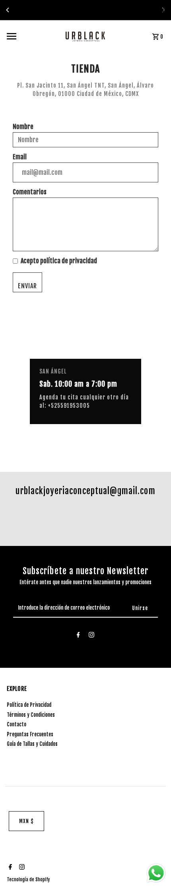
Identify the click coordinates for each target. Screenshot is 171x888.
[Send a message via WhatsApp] (156, 873)
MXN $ (26, 821)
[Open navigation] (28, 36)
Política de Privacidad (29, 705)
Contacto (16, 724)
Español (157, 10)
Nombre (23, 126)
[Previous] (8, 10)
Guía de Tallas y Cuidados (32, 744)
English (142, 10)
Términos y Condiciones (31, 715)
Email (20, 157)
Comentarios (30, 192)
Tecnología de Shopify (28, 879)
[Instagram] (91, 636)
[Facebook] (78, 636)
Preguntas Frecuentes (30, 734)
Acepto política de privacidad (59, 261)
